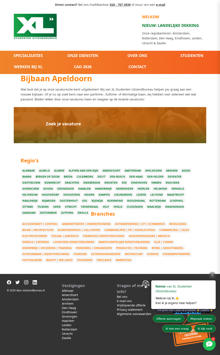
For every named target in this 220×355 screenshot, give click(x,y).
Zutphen (67, 213)
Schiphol (176, 201)
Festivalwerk (32, 260)
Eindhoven (139, 182)
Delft (101, 176)
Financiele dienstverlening (103, 236)
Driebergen (91, 182)
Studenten (191, 55)
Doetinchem (31, 182)
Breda (68, 176)
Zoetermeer (48, 213)
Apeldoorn (153, 170)
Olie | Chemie (163, 242)
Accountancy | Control (40, 224)
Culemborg (85, 176)
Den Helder (155, 176)
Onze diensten (82, 55)
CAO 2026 (83, 66)
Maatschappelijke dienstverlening (124, 242)
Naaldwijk (30, 201)
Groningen (65, 189)
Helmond (160, 189)
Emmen (156, 182)
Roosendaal (136, 201)
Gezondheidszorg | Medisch (149, 236)
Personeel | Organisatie (94, 248)
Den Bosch (117, 176)
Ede (124, 182)
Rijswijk (97, 201)
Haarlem (84, 189)
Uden (57, 207)
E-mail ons (124, 301)
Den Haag (136, 176)
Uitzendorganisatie (106, 254)
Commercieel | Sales (174, 230)
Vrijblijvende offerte (131, 305)
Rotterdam (158, 201)
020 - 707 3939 (120, 5)
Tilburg (43, 207)
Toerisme (80, 254)
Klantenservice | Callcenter (79, 230)
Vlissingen (135, 207)
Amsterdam (133, 170)
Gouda (48, 189)
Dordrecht (52, 182)
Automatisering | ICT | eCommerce (140, 224)
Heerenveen (124, 189)
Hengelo (177, 189)
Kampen (104, 195)
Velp (106, 207)
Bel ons (122, 297)
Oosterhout (69, 201)
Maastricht (175, 195)
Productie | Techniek (131, 248)
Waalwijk (154, 207)
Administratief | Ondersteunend (86, 224)
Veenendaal (89, 207)
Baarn (26, 176)
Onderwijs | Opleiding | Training (47, 248)
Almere (59, 170)
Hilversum (30, 195)
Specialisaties (28, 55)
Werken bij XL (28, 66)
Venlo (117, 207)
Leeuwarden (123, 195)
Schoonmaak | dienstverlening (45, 254)
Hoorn (89, 195)
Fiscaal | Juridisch (65, 236)
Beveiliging (177, 224)
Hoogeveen (71, 195)
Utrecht (71, 207)
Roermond (115, 201)
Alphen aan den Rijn (83, 170)
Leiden (141, 195)
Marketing (123, 260)
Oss (84, 201)
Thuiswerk (84, 260)
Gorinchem (30, 189)
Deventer (174, 176)
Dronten (111, 182)
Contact (137, 66)
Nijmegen (48, 201)
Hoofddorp (50, 195)
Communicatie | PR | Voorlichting (129, 230)
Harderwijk (103, 189)
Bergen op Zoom (48, 176)
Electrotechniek (34, 236)
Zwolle (83, 213)
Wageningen (174, 207)
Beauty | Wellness (59, 260)
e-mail (160, 5)
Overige (153, 254)
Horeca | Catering (35, 242)
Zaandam (28, 213)
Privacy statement (129, 309)
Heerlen (143, 189)
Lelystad (156, 195)
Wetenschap (134, 254)
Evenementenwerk (176, 254)
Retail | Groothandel (167, 248)
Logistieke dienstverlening (73, 242)
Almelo (44, 170)
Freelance (104, 260)
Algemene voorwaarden (134, 314)
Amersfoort (111, 170)
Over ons (137, 55)
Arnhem (171, 170)
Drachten (72, 182)
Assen (186, 170)
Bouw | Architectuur (37, 230)
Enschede (172, 182)
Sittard (27, 207)
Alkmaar (28, 170)
